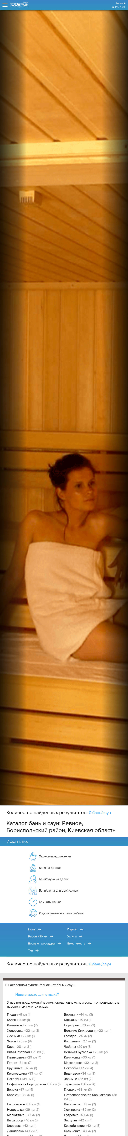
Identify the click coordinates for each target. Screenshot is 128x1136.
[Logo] (19, 5)
